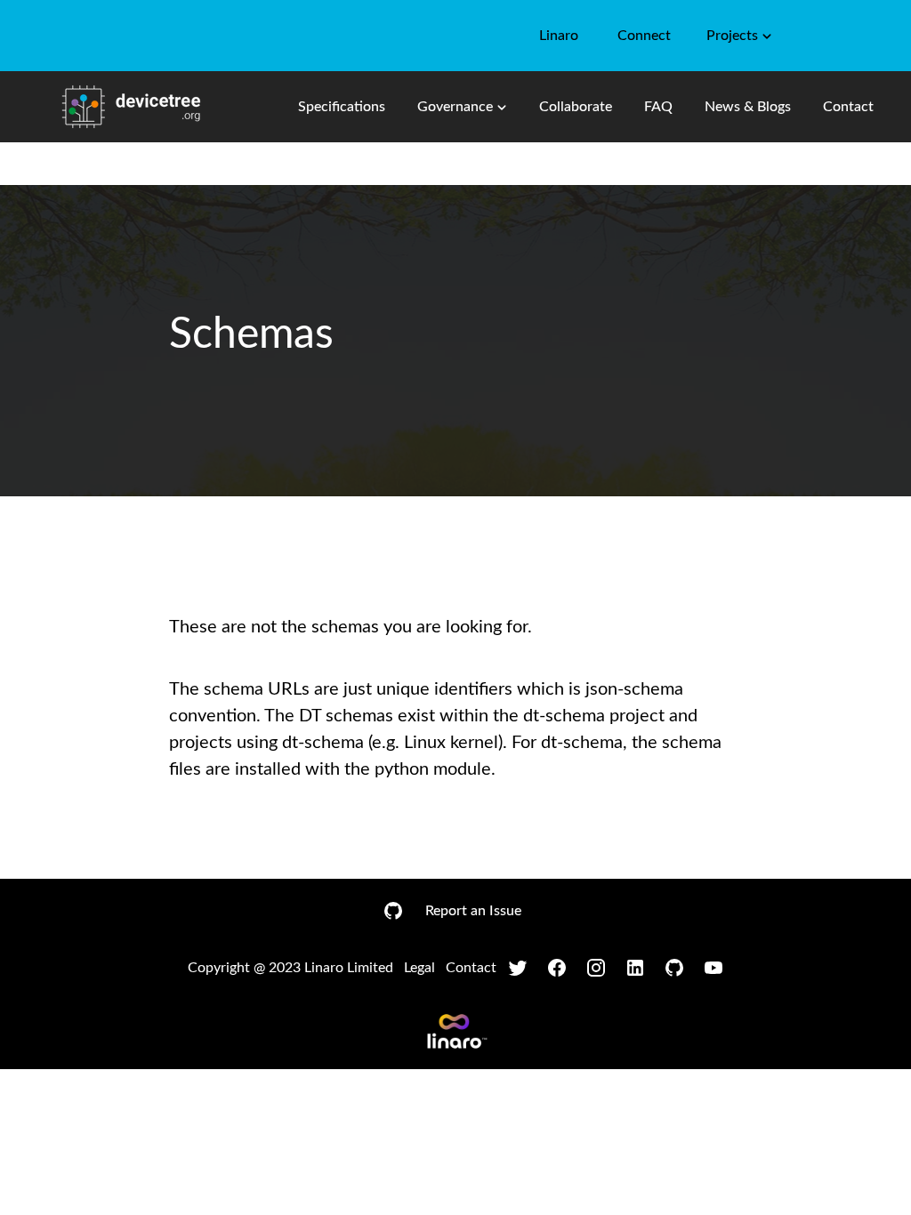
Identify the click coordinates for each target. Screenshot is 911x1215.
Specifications (341, 107)
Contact (848, 107)
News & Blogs (748, 107)
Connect (644, 35)
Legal (419, 968)
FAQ (658, 107)
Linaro (558, 35)
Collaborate (575, 107)
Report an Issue (473, 911)
